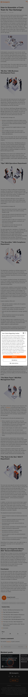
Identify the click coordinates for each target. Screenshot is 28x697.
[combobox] (23, 333)
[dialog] (14, 348)
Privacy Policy (17, 353)
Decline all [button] (14, 360)
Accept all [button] (14, 356)
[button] (14, 363)
